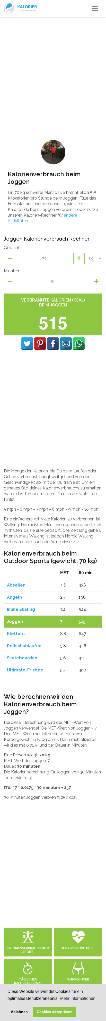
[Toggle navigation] (94, 8)
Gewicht (12, 247)
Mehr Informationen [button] (77, 998)
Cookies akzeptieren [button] (55, 1012)
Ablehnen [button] (19, 1012)
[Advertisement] (53, 76)
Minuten (11, 270)
